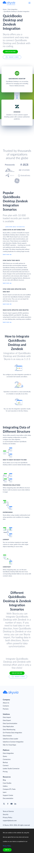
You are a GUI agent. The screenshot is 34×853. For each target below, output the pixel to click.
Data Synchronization (10, 723)
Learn (4, 792)
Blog (4, 780)
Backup (5, 762)
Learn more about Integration (15, 226)
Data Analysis (7, 735)
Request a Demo (14, 57)
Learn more (6, 254)
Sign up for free (17, 673)
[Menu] (29, 3)
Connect (5, 765)
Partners (5, 709)
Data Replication (8, 726)
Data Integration (12, 9)
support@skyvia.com (10, 820)
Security (5, 814)
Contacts (6, 706)
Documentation (8, 798)
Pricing (5, 771)
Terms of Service (8, 811)
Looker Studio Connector (11, 768)
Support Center (8, 795)
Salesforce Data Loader (10, 739)
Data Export (7, 720)
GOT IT (7, 849)
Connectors (7, 759)
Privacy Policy (7, 817)
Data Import (7, 717)
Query (5, 756)
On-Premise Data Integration (12, 732)
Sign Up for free (10, 51)
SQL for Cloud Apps (9, 745)
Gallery (5, 786)
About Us (6, 703)
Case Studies (7, 783)
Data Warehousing (9, 729)
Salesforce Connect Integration (13, 742)
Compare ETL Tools (9, 789)
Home (4, 9)
